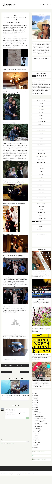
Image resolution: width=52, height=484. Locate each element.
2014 (35, 405)
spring (41, 194)
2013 (35, 407)
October (36, 428)
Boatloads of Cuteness (39, 416)
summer (41, 200)
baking (41, 112)
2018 (35, 398)
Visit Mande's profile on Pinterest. (38, 451)
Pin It (18, 365)
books (41, 115)
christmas (41, 124)
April (36, 438)
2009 (35, 447)
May (36, 437)
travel (15, 15)
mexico (41, 174)
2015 (35, 404)
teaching (41, 206)
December (37, 412)
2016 (35, 402)
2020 (35, 395)
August (36, 431)
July (36, 433)
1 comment (23, 365)
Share (10, 365)
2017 (35, 400)
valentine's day (41, 218)
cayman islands (41, 121)
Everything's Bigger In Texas (40, 418)
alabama (41, 106)
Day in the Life (41, 100)
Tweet (6, 365)
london (41, 168)
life (41, 165)
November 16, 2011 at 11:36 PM (10, 410)
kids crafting (41, 162)
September (37, 430)
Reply (28, 417)
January (36, 444)
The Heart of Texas (38, 426)
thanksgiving (41, 212)
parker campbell (41, 183)
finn (41, 141)
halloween (41, 150)
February (36, 442)
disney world (41, 130)
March (36, 440)
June (36, 435)
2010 (35, 445)
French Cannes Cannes (9, 409)
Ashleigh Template (12, 474)
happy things (41, 153)
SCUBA (41, 103)
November (37, 414)
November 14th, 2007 (39, 421)
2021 (35, 393)
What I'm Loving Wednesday (40, 419)
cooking (41, 127)
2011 (35, 411)
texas (41, 209)
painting (41, 180)
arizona (41, 109)
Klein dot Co (6, 474)
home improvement (41, 156)
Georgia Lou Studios (24, 474)
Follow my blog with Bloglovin (7, 443)
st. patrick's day (41, 197)
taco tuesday (41, 203)
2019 (35, 397)
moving (41, 177)
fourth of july (41, 144)
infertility (41, 159)
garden (41, 147)
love (41, 171)
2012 (35, 409)
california (41, 118)
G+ (14, 365)
